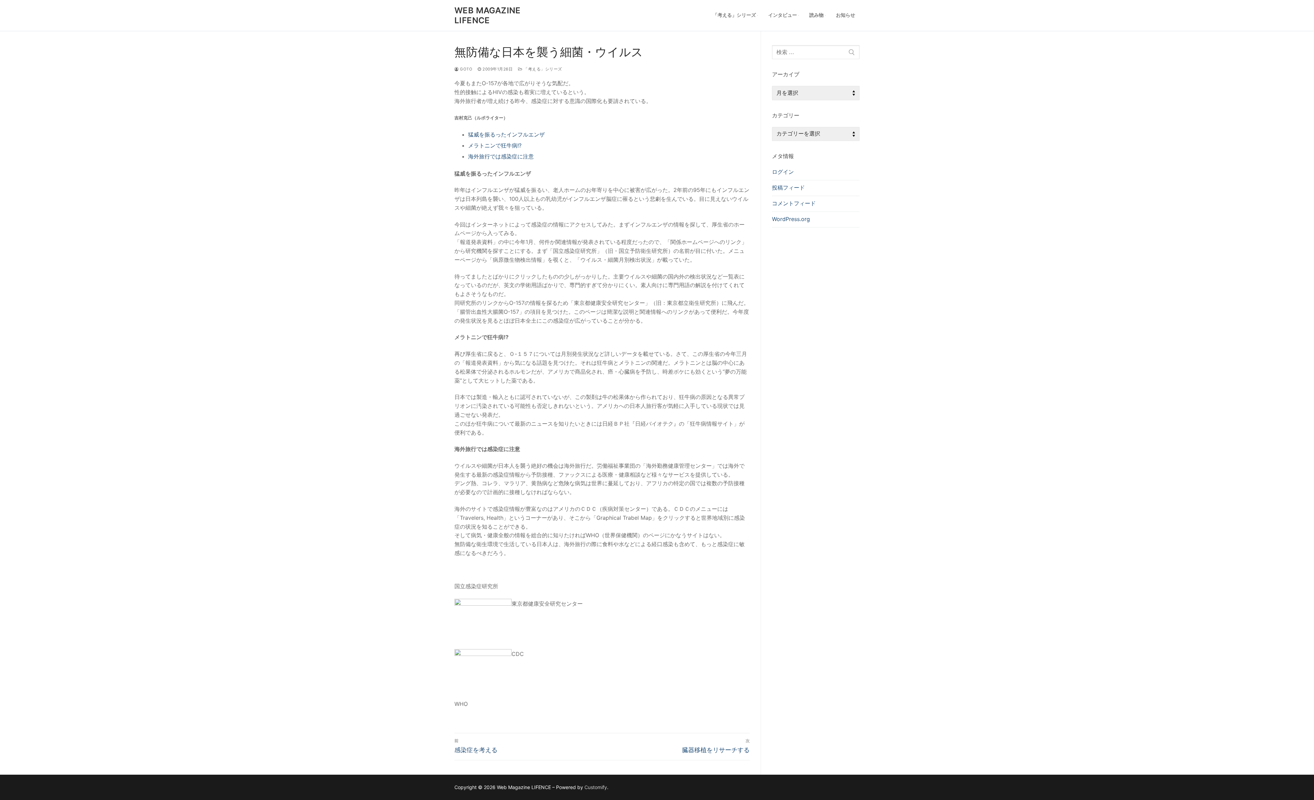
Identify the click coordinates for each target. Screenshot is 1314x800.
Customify (595, 787)
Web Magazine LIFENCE (487, 15)
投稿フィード (788, 187)
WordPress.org (791, 219)
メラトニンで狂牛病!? (494, 145)
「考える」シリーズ (542, 69)
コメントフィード (794, 203)
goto (465, 69)
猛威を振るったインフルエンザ (506, 134)
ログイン (783, 171)
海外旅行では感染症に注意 (501, 156)
